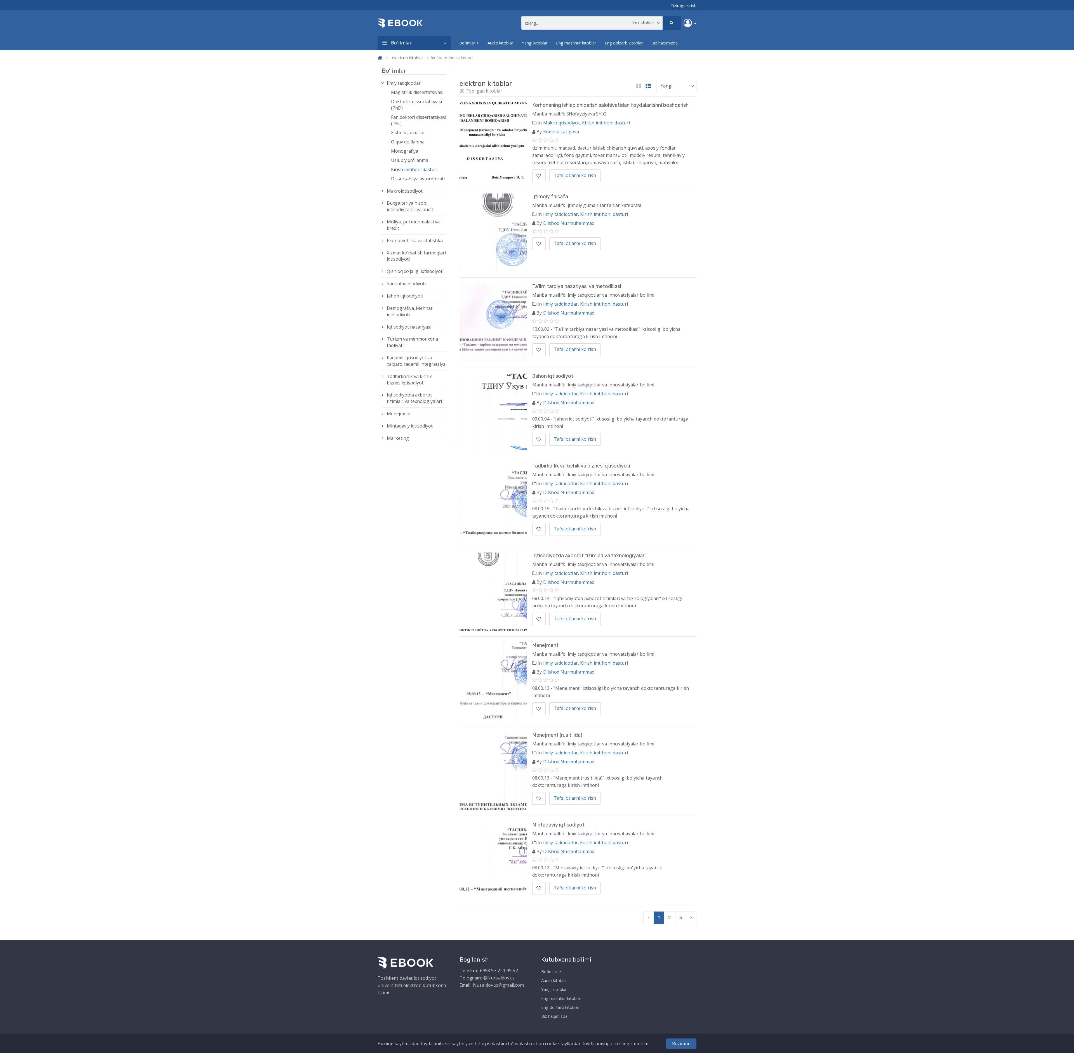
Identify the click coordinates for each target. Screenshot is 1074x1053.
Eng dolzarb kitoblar (624, 43)
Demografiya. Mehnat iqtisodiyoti (409, 311)
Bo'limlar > (469, 43)
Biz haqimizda (664, 43)
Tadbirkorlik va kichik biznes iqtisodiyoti (409, 379)
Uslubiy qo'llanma (409, 160)
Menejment (399, 413)
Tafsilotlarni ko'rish (575, 175)
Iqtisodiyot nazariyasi (409, 327)
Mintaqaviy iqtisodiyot (410, 426)
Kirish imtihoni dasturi (414, 169)
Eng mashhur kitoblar (576, 43)
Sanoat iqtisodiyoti (406, 283)
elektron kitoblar (407, 57)
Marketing (398, 438)
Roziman (681, 1043)
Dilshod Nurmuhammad (569, 223)
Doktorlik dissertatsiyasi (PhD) (416, 104)
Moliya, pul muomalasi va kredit (413, 225)
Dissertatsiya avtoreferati (418, 179)
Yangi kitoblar (535, 43)
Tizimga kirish (683, 5)
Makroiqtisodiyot (405, 191)
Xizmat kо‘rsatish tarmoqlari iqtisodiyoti (416, 256)
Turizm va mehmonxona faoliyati (412, 342)
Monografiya (404, 151)
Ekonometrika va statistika (415, 240)
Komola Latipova (561, 132)
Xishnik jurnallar (408, 132)
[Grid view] (638, 86)
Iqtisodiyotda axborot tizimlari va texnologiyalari (414, 398)
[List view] (648, 86)
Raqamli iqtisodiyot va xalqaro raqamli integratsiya (416, 361)
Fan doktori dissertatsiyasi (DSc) (418, 120)
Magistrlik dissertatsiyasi (417, 92)
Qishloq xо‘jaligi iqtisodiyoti (415, 271)
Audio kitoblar (500, 43)
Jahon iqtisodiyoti (405, 296)
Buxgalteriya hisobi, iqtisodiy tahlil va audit (410, 206)
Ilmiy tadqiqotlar (404, 83)
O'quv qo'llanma (408, 142)
